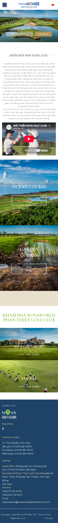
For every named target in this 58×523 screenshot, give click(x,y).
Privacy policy (44, 514)
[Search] (10, 5)
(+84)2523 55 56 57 (12, 495)
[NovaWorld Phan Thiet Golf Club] (29, 5)
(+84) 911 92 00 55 (12, 491)
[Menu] (4, 5)
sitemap (49, 518)
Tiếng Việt (54, 5)
